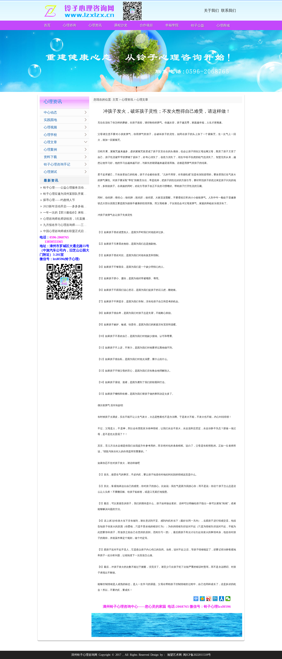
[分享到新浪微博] (208, 598)
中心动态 (50, 112)
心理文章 (50, 142)
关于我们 (211, 10)
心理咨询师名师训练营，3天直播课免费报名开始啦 (75, 218)
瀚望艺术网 (174, 654)
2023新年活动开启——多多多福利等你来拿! (71, 206)
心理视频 (50, 127)
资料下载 (50, 157)
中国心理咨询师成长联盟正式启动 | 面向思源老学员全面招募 (82, 231)
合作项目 (146, 25)
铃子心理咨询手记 (57, 164)
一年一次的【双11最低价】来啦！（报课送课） (73, 212)
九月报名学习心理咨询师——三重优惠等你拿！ (73, 224)
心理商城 (223, 25)
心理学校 (50, 134)
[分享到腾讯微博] (215, 598)
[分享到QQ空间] (202, 598)
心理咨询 (69, 25)
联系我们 (228, 10)
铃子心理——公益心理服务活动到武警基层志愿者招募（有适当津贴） (88, 187)
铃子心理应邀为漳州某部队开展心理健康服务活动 (75, 193)
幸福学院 (172, 25)
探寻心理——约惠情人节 (59, 200)
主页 (115, 99)
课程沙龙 (120, 25)
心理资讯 (95, 25)
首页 (47, 25)
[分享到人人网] (221, 598)
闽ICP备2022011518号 (197, 654)
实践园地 (50, 120)
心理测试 (50, 172)
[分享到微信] (228, 598)
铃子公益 (197, 25)
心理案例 (50, 149)
